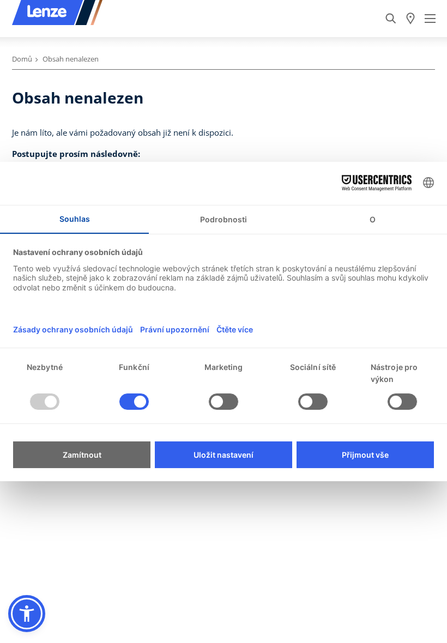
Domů (22, 59)
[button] (27, 613)
